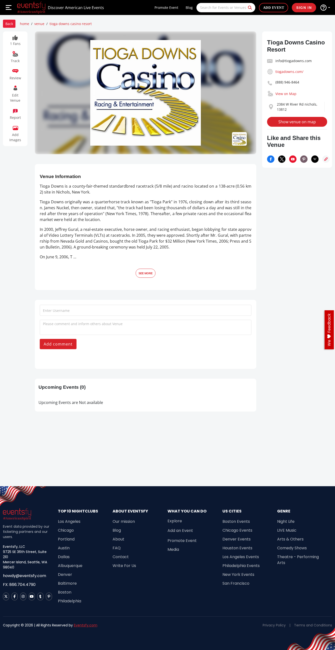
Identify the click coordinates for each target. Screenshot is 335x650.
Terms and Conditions (313, 625)
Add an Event (180, 530)
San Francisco (235, 583)
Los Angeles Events (240, 557)
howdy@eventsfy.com (24, 576)
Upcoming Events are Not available (71, 402)
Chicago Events (237, 530)
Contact (121, 557)
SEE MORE (146, 273)
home (24, 23)
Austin (64, 548)
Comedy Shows (292, 548)
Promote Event (166, 7)
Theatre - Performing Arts (298, 560)
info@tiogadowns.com (293, 60)
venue (39, 23)
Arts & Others (290, 539)
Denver (65, 574)
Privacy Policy (274, 625)
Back (9, 23)
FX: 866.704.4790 (19, 584)
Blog (189, 7)
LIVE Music (286, 530)
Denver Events (236, 539)
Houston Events (237, 548)
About (118, 539)
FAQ (117, 548)
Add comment (58, 344)
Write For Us (124, 565)
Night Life (286, 521)
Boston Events (236, 521)
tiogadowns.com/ (289, 71)
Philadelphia (69, 601)
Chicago (66, 530)
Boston (64, 592)
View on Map (285, 93)
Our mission (124, 521)
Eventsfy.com (85, 625)
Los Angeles (69, 521)
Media (173, 549)
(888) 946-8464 (287, 82)
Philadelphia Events (241, 565)
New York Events (238, 574)
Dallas (64, 557)
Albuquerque (70, 565)
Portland (66, 539)
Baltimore (67, 583)
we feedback (329, 329)
